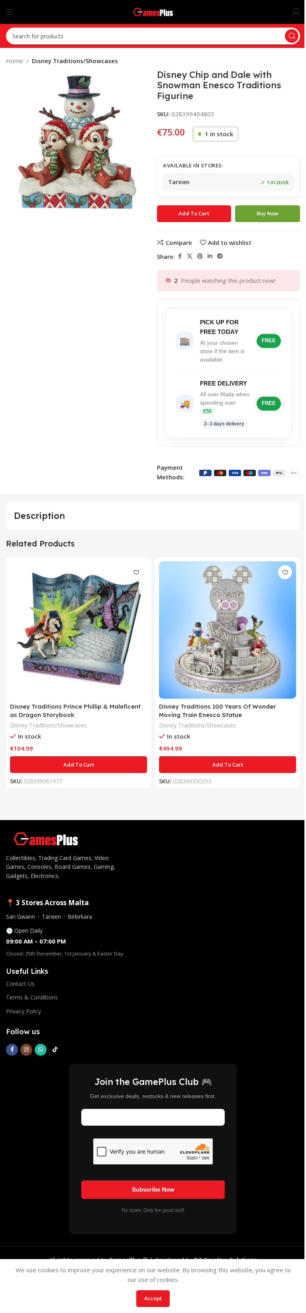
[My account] (296, 12)
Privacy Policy (23, 1011)
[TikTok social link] (55, 1050)
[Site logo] (153, 11)
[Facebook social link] (179, 256)
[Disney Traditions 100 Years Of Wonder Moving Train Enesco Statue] (227, 630)
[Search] (291, 36)
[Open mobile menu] (10, 12)
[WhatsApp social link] (41, 1050)
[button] (78, 764)
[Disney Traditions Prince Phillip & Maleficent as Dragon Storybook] (78, 630)
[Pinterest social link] (200, 256)
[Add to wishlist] (136, 572)
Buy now (268, 213)
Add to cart (193, 213)
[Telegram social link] (220, 256)
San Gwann (20, 916)
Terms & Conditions (32, 997)
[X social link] (189, 256)
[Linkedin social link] (210, 256)
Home (14, 61)
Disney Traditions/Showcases (75, 61)
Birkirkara (80, 916)
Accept (153, 1298)
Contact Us (20, 983)
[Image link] (46, 838)
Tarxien (51, 916)
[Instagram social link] (26, 1050)
